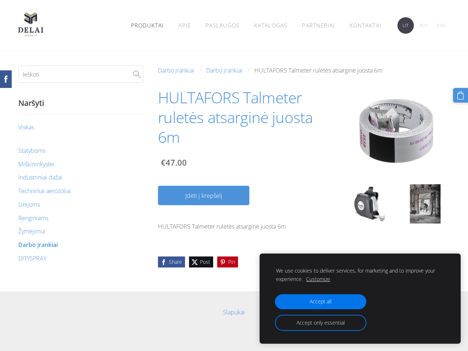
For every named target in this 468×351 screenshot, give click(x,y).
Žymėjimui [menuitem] (31, 231)
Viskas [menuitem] (26, 127)
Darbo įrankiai (176, 70)
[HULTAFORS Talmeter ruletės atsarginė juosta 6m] (369, 203)
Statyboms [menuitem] (31, 151)
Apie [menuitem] (184, 25)
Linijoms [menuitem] (29, 204)
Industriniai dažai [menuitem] (40, 177)
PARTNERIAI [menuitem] (318, 25)
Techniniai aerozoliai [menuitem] (44, 191)
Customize (318, 279)
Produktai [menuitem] (147, 25)
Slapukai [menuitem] (234, 312)
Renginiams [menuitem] (33, 218)
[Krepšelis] (460, 95)
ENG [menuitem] (441, 25)
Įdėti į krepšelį (203, 196)
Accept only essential (321, 322)
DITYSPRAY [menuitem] (32, 258)
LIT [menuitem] (406, 25)
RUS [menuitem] (423, 25)
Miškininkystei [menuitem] (36, 164)
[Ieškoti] (137, 74)
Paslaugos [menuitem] (222, 25)
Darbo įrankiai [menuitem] (38, 245)
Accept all (321, 301)
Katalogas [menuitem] (270, 25)
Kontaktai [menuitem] (365, 25)
